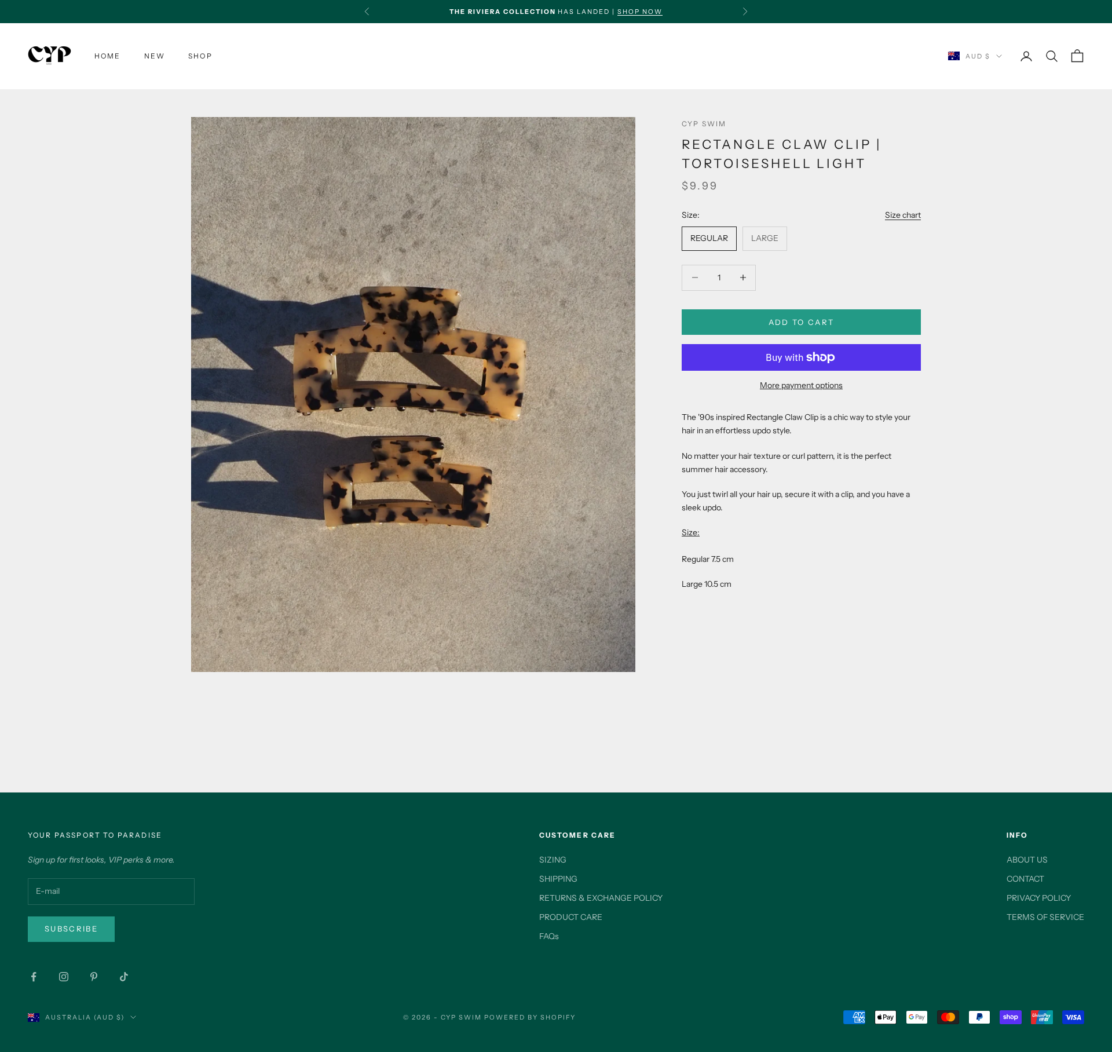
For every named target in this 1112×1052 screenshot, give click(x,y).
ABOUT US (1027, 859)
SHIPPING (558, 879)
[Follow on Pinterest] (94, 976)
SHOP (200, 56)
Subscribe (71, 928)
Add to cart (802, 321)
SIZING (552, 859)
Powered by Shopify (530, 1017)
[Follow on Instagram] (64, 976)
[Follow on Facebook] (33, 976)
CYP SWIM (704, 123)
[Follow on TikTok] (124, 976)
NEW (154, 56)
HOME (107, 56)
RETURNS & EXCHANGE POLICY (601, 898)
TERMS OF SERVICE (1045, 917)
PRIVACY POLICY (1039, 898)
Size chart (903, 214)
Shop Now (640, 6)
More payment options (801, 385)
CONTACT (1025, 879)
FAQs (549, 936)
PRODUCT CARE (570, 917)
